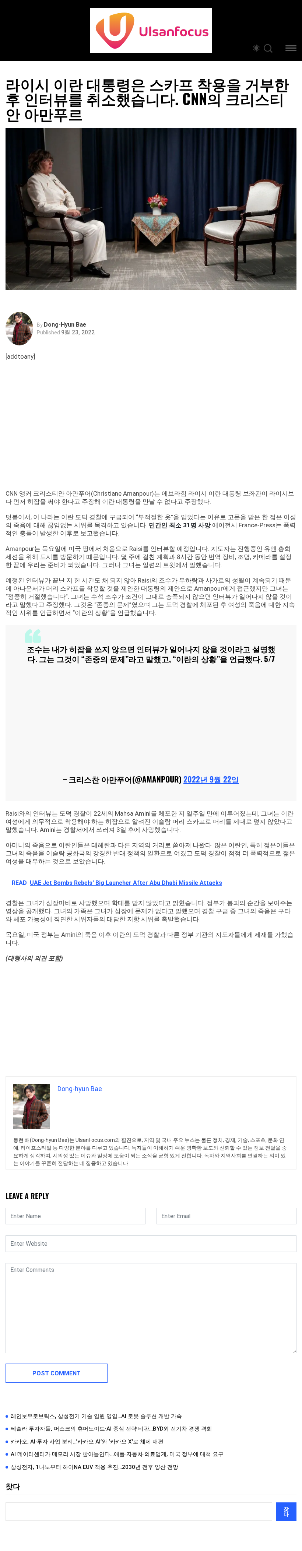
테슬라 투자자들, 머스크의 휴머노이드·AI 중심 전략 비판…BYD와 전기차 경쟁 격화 (111, 1428)
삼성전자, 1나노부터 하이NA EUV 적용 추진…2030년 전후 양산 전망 (94, 1467)
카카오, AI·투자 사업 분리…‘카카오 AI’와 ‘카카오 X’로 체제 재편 (87, 1441)
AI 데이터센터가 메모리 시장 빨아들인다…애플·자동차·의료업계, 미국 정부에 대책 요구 (117, 1454)
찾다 (13, 1486)
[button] (290, 49)
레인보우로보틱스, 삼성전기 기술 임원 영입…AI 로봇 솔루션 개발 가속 (96, 1416)
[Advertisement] (152, 434)
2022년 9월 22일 (211, 779)
